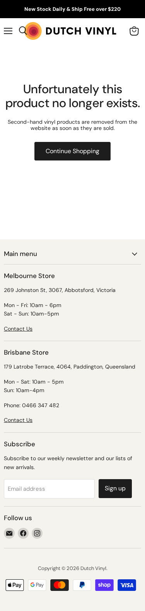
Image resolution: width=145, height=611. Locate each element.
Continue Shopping (72, 151)
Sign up (115, 488)
